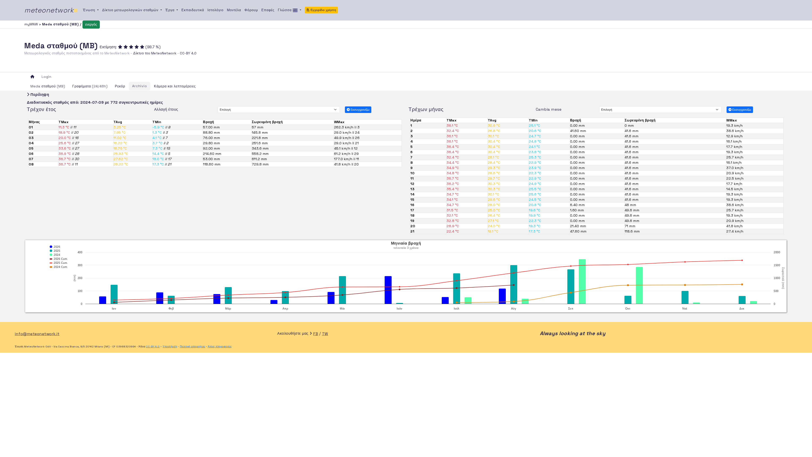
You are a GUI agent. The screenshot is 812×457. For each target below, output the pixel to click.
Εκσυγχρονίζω (359, 109)
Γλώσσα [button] (285, 10)
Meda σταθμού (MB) (47, 86)
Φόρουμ (251, 10)
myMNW (31, 24)
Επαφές (267, 10)
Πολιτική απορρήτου (192, 346)
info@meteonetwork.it (37, 333)
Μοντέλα (234, 10)
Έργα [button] (170, 10)
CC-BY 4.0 (188, 53)
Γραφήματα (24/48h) (90, 86)
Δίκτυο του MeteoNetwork (155, 53)
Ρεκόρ (120, 86)
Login (46, 76)
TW (325, 333)
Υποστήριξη (170, 346)
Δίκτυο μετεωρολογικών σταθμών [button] (130, 10)
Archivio (139, 86)
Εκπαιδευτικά (192, 10)
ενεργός (91, 24)
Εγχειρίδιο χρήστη (323, 10)
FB (315, 333)
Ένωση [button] (89, 10)
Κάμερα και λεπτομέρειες (175, 86)
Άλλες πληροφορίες (220, 346)
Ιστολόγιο (215, 10)
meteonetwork (51, 10)
